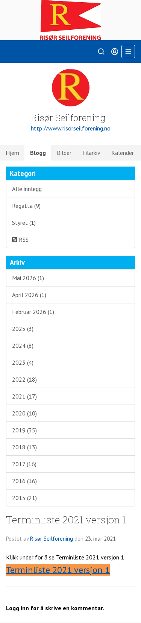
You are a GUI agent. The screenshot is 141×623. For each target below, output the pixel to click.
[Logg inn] (114, 51)
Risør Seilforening (51, 538)
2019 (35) (24, 430)
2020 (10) (24, 413)
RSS (23, 239)
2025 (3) (22, 328)
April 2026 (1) (29, 295)
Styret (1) (24, 222)
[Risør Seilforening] (70, 20)
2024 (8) (22, 345)
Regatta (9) (26, 205)
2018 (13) (24, 447)
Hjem (12, 152)
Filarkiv (91, 152)
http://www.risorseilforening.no (71, 128)
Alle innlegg (27, 189)
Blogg (38, 152)
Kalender (122, 152)
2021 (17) (24, 396)
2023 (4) (22, 362)
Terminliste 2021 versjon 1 (66, 519)
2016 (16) (24, 481)
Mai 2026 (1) (28, 278)
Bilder (64, 152)
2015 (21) (24, 498)
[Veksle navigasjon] (128, 51)
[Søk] (101, 51)
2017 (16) (24, 464)
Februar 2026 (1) (33, 311)
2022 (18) (24, 379)
